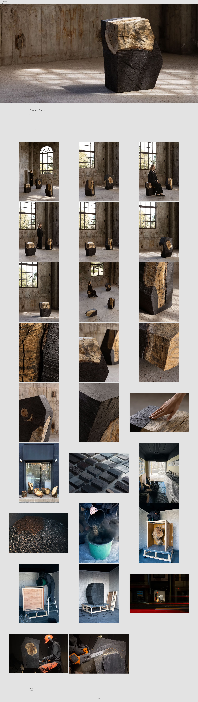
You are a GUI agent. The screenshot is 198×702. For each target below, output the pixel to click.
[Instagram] (99, 698)
